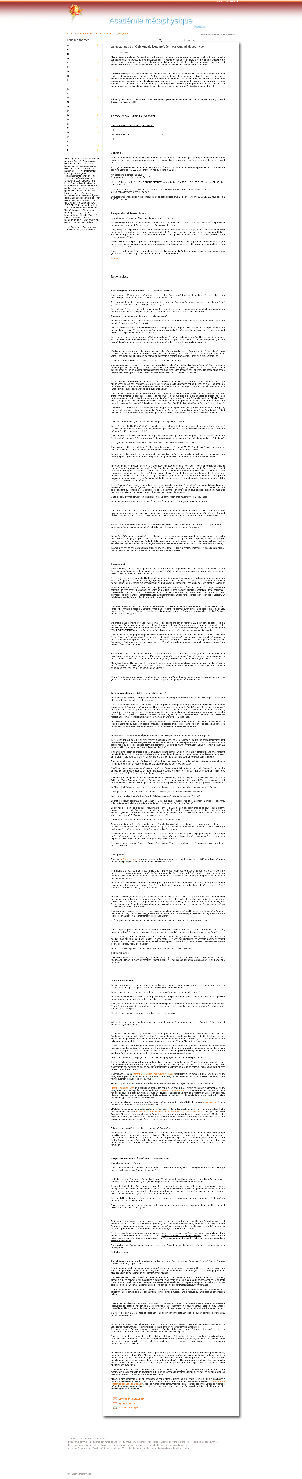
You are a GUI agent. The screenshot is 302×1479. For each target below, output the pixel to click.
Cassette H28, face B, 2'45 (172, 1090)
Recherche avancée (209, 35)
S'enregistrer (230, 1)
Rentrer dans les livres (123, 1088)
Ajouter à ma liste (127, 1403)
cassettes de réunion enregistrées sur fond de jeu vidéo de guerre (169, 1112)
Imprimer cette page (128, 1407)
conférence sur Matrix (130, 859)
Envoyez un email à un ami (132, 1399)
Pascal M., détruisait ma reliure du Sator (153, 1074)
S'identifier (218, 1)
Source (114, 258)
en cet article (209, 1102)
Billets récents (228, 35)
